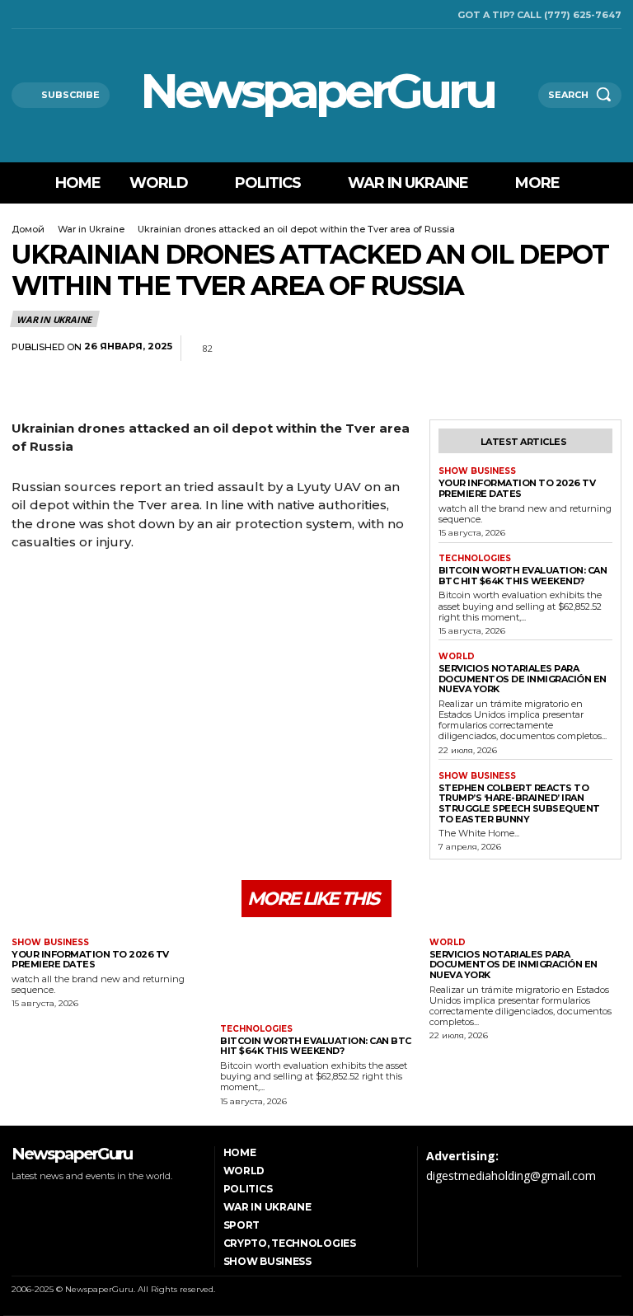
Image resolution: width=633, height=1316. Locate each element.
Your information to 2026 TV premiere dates (517, 488)
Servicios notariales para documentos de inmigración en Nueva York (522, 679)
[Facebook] (16, 14)
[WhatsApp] (529, 348)
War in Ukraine (91, 229)
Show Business (477, 471)
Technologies (474, 559)
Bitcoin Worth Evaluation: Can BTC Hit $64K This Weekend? (522, 575)
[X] (58, 14)
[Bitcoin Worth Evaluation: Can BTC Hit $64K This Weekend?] (316, 973)
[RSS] (36, 14)
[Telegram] (567, 348)
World (456, 657)
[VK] (604, 348)
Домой (28, 229)
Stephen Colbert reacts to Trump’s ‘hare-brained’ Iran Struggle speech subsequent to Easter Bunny (519, 803)
